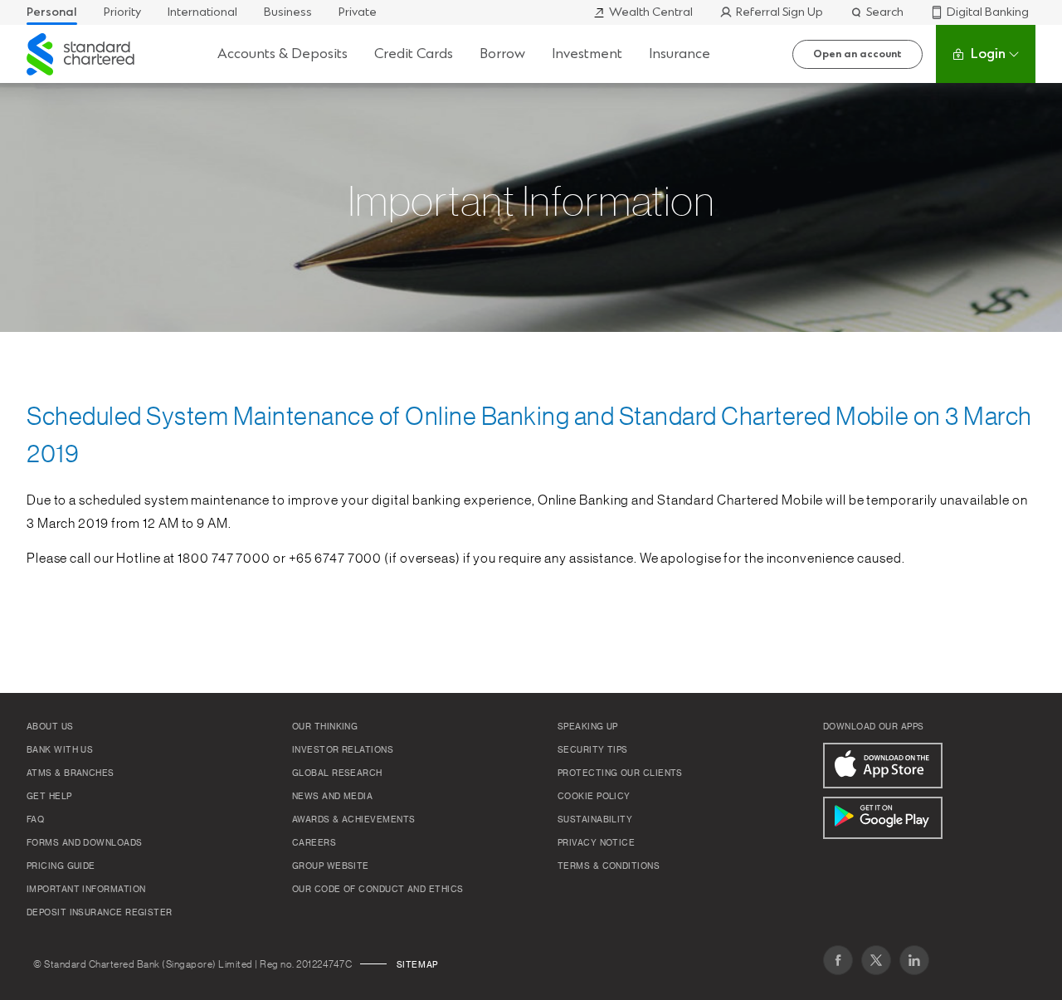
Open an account (857, 54)
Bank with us (60, 750)
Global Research (337, 773)
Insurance (679, 53)
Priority (122, 12)
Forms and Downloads (85, 843)
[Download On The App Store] (883, 765)
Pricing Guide (61, 866)
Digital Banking (988, 12)
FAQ (35, 820)
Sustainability (595, 820)
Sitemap (417, 965)
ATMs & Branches (70, 773)
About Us (50, 727)
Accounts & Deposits (282, 53)
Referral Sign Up (779, 12)
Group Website (330, 866)
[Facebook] (838, 960)
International (202, 12)
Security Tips (593, 750)
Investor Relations (342, 750)
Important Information (86, 889)
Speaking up (588, 727)
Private (358, 12)
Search (885, 12)
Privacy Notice (596, 843)
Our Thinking (325, 727)
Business (288, 12)
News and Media (332, 797)
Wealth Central (651, 12)
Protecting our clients (620, 773)
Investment (587, 53)
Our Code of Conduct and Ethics (378, 889)
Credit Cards (413, 53)
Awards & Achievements (353, 820)
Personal (52, 12)
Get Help (49, 797)
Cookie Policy (594, 797)
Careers (314, 843)
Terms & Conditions (609, 866)
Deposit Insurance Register (100, 913)
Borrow (502, 53)
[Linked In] (914, 960)
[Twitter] (876, 960)
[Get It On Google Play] (883, 818)
